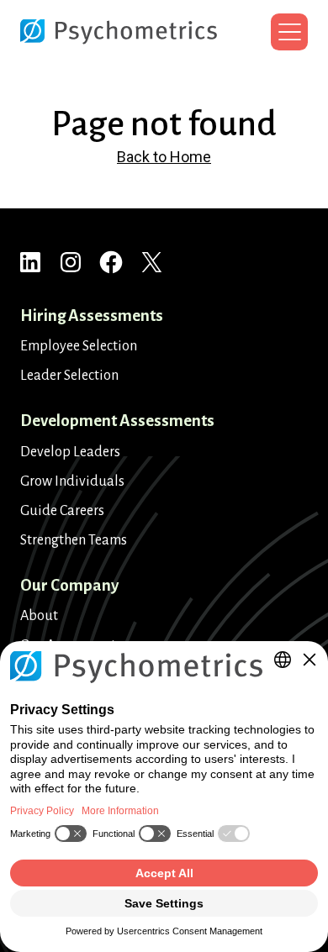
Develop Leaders (70, 452)
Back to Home (164, 157)
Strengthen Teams (73, 540)
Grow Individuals (72, 481)
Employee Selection (78, 346)
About (39, 615)
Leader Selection (69, 375)
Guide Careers (62, 510)
